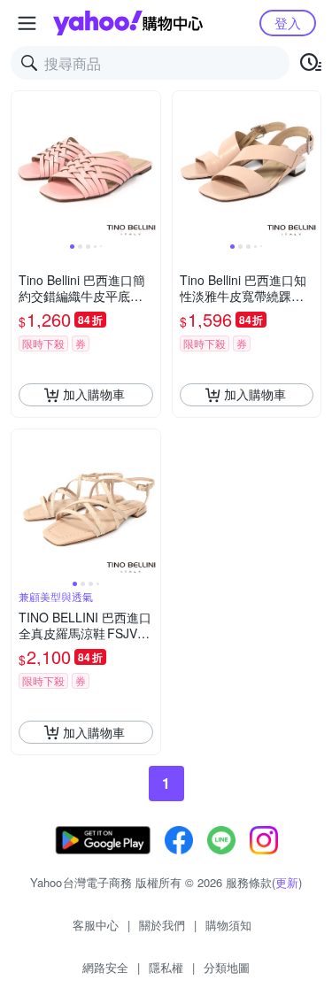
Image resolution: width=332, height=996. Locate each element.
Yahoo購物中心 (128, 23)
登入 (287, 22)
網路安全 (105, 967)
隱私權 (166, 967)
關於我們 (162, 924)
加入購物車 (94, 394)
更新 (286, 882)
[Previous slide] (23, 165)
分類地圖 (227, 967)
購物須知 (228, 924)
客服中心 (96, 924)
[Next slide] (148, 165)
